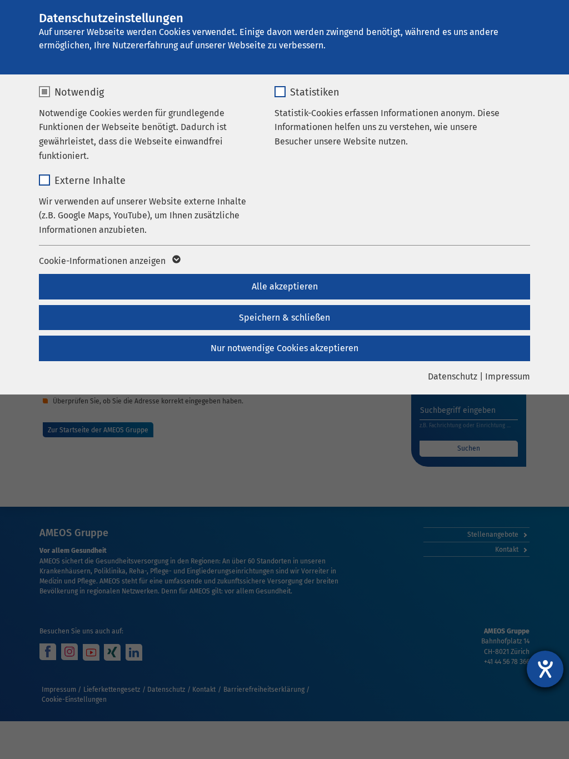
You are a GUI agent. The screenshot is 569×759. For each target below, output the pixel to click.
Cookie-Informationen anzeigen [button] (103, 261)
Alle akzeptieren (285, 286)
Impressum (507, 376)
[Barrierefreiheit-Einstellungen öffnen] (545, 669)
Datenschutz (452, 376)
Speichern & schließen (284, 317)
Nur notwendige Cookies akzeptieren (284, 348)
